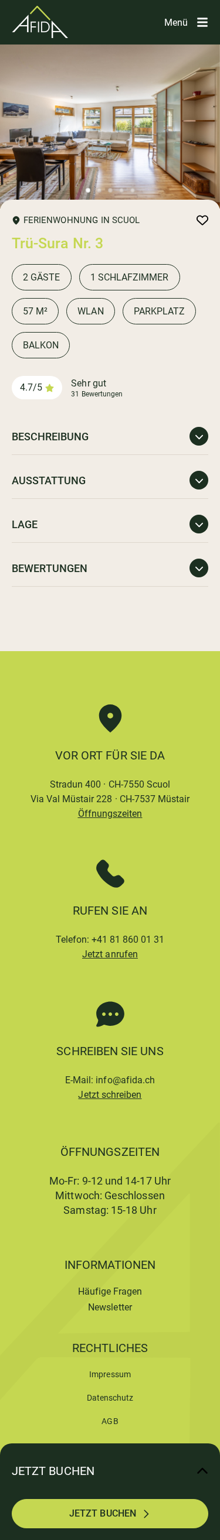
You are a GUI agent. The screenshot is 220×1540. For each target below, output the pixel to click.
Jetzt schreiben (109, 1094)
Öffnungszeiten (110, 813)
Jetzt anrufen (110, 954)
